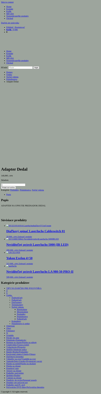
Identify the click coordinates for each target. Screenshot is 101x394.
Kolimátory (16, 321)
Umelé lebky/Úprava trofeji (17, 345)
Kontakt (9, 9)
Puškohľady (17, 300)
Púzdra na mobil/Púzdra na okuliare (21, 364)
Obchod (9, 18)
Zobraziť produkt (24, 237)
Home (8, 6)
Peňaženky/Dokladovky (16, 340)
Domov (9, 72)
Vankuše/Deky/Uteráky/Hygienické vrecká (24, 361)
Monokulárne (22, 312)
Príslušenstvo (11, 79)
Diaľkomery (17, 302)
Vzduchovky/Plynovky (16, 347)
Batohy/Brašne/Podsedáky (17, 352)
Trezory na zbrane (13, 371)
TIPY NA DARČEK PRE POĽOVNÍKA (24, 288)
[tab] (53, 194)
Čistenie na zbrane (14, 378)
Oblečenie (10, 326)
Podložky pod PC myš (15, 385)
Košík (8, 11)
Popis (8, 194)
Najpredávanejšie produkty (17, 16)
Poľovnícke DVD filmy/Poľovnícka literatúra (25, 387)
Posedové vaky (12, 368)
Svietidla (10, 335)
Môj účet (10, 14)
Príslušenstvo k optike (21, 324)
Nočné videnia (12, 77)
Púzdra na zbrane (13, 366)
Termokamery (17, 305)
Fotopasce (10, 331)
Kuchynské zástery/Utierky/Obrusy (21, 354)
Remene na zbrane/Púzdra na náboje (21, 342)
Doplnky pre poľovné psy (17, 382)
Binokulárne (22, 309)
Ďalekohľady (17, 298)
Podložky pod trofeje (15, 373)
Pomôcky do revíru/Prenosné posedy (21, 380)
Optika (9, 74)
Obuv (8, 328)
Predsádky (14, 190)
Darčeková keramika (15, 357)
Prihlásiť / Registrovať (15, 27)
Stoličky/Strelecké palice (16, 349)
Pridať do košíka (8, 188)
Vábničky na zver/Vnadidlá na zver (21, 359)
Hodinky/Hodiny (13, 375)
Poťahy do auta (12, 338)
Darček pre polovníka (10, 23)
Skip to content (7, 2)
